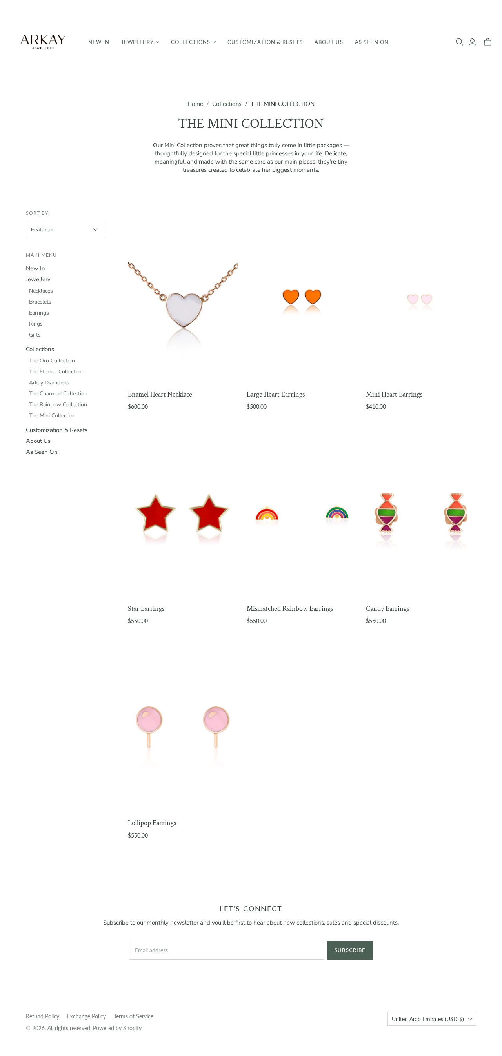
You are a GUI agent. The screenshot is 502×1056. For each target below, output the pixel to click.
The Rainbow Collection (58, 404)
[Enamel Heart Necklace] (183, 298)
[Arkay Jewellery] (43, 42)
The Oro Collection (52, 360)
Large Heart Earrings (276, 394)
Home (195, 103)
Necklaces (41, 291)
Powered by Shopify (117, 1028)
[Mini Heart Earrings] (421, 298)
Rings (36, 324)
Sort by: (38, 213)
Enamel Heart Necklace (160, 394)
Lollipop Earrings (152, 822)
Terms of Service (133, 1016)
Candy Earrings (387, 608)
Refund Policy (42, 1016)
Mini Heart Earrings (394, 394)
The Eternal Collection (56, 371)
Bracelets (40, 302)
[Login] (472, 42)
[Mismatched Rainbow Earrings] (302, 513)
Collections (227, 103)
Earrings (39, 313)
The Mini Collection (52, 415)
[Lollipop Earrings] (183, 727)
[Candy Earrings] (421, 513)
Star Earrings (146, 608)
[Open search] (460, 42)
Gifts (35, 335)
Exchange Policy (86, 1016)
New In (98, 42)
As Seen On (371, 42)
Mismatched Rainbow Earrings (290, 608)
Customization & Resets (265, 42)
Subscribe (350, 950)
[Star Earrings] (183, 513)
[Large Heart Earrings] (302, 298)
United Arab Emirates (428, 1019)
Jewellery (38, 279)
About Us (329, 42)
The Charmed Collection (58, 393)
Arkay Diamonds (49, 382)
